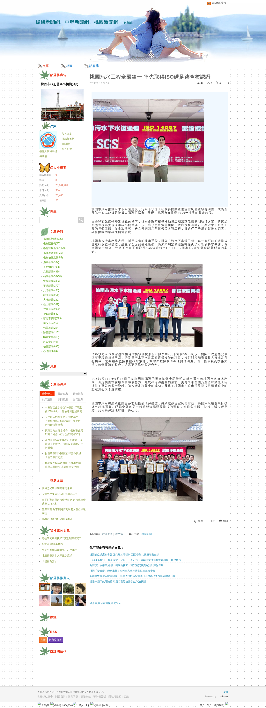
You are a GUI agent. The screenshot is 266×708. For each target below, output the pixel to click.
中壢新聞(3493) (51, 280)
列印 (225, 521)
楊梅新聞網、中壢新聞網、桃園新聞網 (77, 22)
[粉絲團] (39, 703)
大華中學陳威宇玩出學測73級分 (60, 494)
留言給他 (67, 148)
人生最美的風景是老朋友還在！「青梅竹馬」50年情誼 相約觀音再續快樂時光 (63, 421)
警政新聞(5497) (51, 313)
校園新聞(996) (51, 346)
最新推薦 (78, 393)
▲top (225, 691)
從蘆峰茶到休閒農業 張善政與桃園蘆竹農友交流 (63, 455)
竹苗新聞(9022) (51, 309)
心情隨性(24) (50, 351)
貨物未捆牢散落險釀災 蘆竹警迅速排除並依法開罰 (118, 581)
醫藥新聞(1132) (51, 332)
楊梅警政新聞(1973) (54, 248)
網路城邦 (219, 705)
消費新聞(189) (51, 262)
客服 (126, 696)
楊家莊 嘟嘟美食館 (52, 544)
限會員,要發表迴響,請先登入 (105, 603)
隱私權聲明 (114, 696)
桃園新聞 (147, 534)
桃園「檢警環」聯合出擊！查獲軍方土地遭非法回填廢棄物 (122, 570)
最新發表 (47, 393)
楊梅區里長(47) (51, 243)
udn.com (224, 696)
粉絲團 (45, 705)
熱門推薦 (78, 399)
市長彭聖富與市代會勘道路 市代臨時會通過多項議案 (64, 501)
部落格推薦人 (60, 578)
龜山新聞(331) (51, 304)
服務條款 (86, 696)
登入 (202, 705)
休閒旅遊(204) (51, 327)
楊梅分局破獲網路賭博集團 (57, 488)
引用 (212, 521)
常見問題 (73, 696)
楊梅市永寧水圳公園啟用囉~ (58, 518)
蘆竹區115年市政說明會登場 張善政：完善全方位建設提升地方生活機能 (64, 444)
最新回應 (63, 393)
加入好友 (67, 133)
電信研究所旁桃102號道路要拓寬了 (61, 538)
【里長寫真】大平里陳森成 (57, 555)
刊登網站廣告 (45, 696)
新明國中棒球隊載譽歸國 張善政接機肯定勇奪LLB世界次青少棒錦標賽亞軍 (132, 576)
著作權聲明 (99, 696)
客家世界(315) (51, 337)
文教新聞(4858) (51, 271)
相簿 (69, 65)
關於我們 (60, 696)
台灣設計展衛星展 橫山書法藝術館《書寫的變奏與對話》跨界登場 (127, 565)
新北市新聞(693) (52, 318)
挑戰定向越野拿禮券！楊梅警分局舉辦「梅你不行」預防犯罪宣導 (64, 432)
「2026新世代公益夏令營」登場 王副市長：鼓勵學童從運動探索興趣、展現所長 (135, 560)
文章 (46, 65)
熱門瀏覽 (47, 399)
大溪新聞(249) (51, 299)
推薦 (200, 521)
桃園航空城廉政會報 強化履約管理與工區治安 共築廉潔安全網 (124, 554)
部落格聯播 (55, 639)
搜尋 (81, 220)
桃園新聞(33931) (52, 276)
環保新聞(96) (50, 323)
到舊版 (128, 22)
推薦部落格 (68, 138)
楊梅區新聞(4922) (53, 238)
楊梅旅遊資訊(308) (53, 252)
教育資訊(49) (50, 341)
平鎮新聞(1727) (51, 285)
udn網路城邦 (219, 2)
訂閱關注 (67, 143)
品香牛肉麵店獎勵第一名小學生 (59, 549)
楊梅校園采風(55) (53, 257)
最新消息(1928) (51, 266)
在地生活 (107, 534)
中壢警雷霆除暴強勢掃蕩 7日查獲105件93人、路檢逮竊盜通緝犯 (63, 409)
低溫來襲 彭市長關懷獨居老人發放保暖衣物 (64, 511)
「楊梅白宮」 (49, 561)
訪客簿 (94, 65)
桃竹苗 (119, 534)
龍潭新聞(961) (51, 295)
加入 (209, 705)
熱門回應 (63, 399)
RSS (43, 639)
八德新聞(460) (51, 290)
